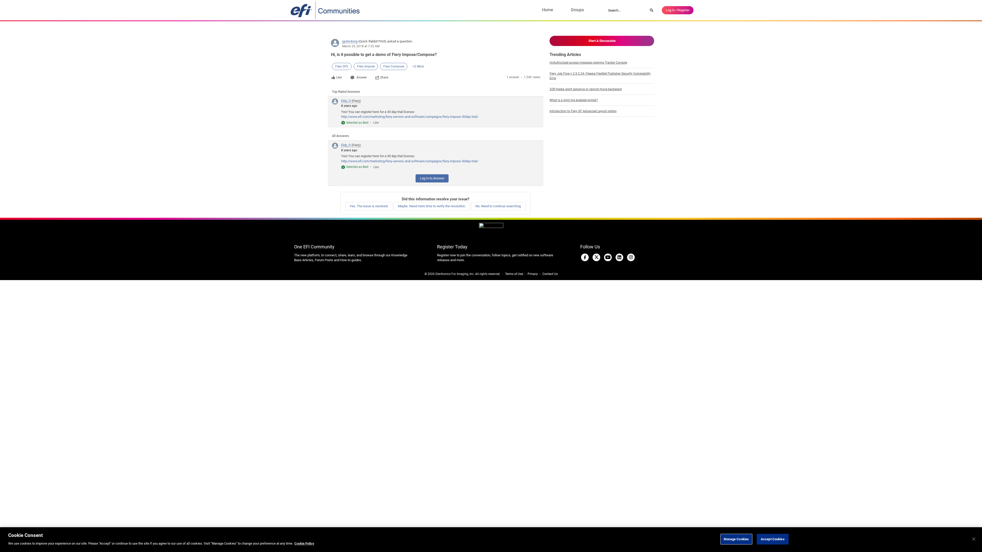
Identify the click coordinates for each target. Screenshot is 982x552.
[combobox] (626, 10)
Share (384, 77)
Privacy (533, 274)
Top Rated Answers (346, 92)
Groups (577, 9)
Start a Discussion (602, 41)
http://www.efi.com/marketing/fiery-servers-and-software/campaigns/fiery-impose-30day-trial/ (409, 117)
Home (547, 9)
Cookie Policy (304, 543)
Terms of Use (514, 274)
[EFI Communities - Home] (325, 10)
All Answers (340, 136)
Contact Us (550, 274)
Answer (361, 77)
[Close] (973, 539)
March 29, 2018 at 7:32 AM (361, 46)
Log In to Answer (432, 178)
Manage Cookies (736, 539)
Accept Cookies (773, 539)
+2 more (418, 66)
